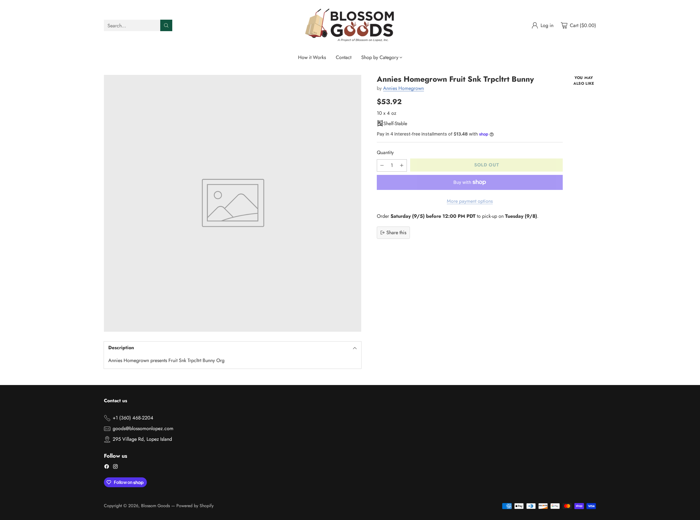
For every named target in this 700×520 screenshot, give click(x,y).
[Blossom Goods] (350, 25)
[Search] (166, 25)
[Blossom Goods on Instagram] (115, 467)
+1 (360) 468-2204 (133, 417)
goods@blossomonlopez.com (143, 428)
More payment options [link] (470, 200)
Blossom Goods (155, 506)
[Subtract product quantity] (382, 165)
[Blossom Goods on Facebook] (106, 467)
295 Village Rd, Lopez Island (142, 439)
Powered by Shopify (195, 506)
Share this (396, 232)
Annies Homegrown (403, 88)
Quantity (385, 152)
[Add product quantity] (402, 165)
